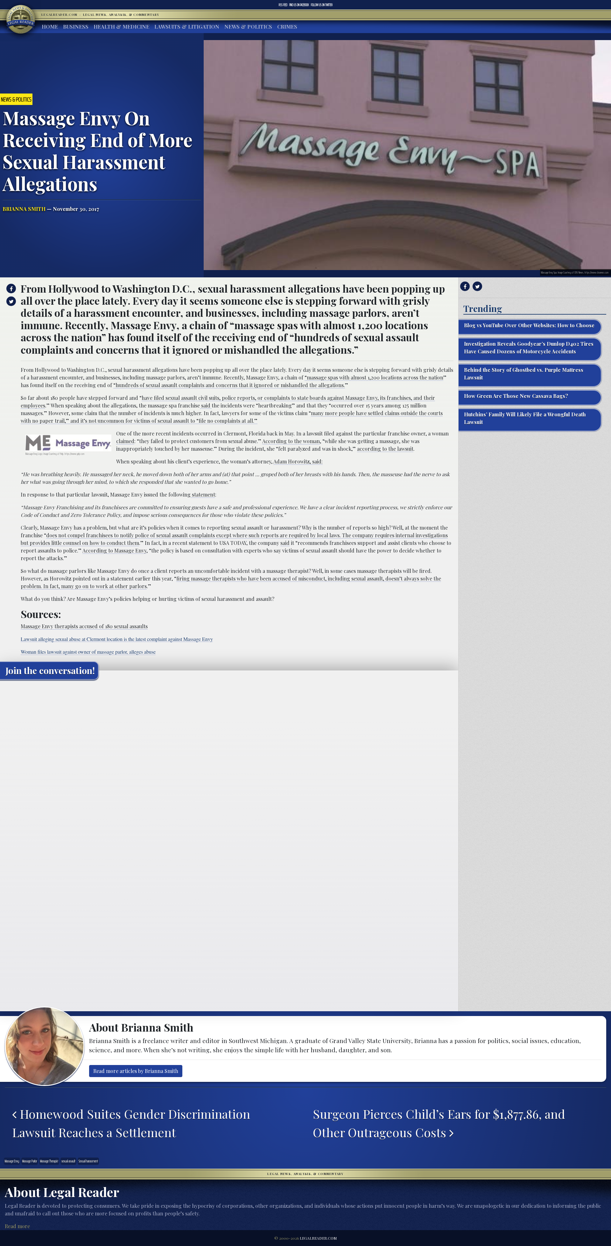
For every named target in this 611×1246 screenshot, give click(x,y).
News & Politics (248, 26)
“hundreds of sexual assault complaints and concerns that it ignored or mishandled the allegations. (229, 385)
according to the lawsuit (385, 448)
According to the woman (291, 441)
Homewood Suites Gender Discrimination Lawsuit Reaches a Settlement (131, 1122)
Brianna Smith (24, 208)
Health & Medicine (121, 26)
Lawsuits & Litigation (186, 26)
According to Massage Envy (114, 550)
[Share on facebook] (10, 288)
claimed (125, 441)
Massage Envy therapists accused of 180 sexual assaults (84, 626)
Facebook (299, 5)
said (206, 405)
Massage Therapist (49, 1161)
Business (75, 26)
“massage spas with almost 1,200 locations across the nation (374, 377)
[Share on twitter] (10, 301)
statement (203, 494)
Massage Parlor (29, 1161)
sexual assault (68, 1161)
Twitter (322, 5)
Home (50, 26)
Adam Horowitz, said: (298, 461)
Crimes (287, 26)
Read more (17, 1226)
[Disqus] (229, 764)
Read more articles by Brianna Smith (135, 1071)
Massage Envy (12, 1161)
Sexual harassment (88, 1161)
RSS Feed (283, 5)
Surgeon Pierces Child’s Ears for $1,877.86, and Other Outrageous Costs (439, 1122)
